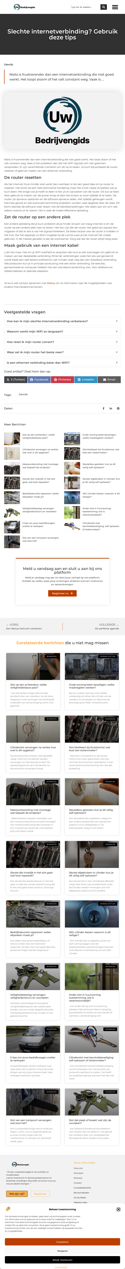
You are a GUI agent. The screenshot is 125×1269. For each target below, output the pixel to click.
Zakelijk (8, 64)
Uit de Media (80, 1197)
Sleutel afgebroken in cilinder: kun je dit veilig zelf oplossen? (91, 874)
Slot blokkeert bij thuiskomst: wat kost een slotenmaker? (89, 749)
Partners (78, 1178)
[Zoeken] (103, 7)
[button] (118, 1209)
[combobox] (84, 7)
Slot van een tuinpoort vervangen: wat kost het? (31, 1122)
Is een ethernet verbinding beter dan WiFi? (62, 362)
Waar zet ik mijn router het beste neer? (62, 352)
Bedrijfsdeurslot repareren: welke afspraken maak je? (30, 934)
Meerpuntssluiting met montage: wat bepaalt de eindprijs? (30, 811)
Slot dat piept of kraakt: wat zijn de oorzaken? (90, 1122)
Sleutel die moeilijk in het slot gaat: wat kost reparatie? (31, 874)
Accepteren (62, 1242)
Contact (78, 1183)
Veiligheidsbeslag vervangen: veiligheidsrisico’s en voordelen (29, 996)
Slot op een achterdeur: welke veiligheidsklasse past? (28, 686)
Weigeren (62, 1251)
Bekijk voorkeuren (62, 1260)
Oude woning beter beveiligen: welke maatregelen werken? (91, 686)
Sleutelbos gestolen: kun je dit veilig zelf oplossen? (91, 811)
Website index (80, 1202)
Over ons (78, 1168)
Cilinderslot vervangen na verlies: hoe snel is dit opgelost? (33, 749)
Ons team (78, 1173)
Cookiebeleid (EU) (82, 1188)
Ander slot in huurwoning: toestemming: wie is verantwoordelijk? (97, 511)
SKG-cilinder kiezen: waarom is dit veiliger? (90, 934)
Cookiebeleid (61, 1267)
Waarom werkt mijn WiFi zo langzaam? (62, 331)
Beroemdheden (81, 1192)
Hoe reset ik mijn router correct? (62, 342)
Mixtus (51, 283)
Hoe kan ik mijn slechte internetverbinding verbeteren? (62, 321)
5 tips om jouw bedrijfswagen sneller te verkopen (32, 1059)
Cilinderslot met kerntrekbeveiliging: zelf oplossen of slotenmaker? (101, 526)
